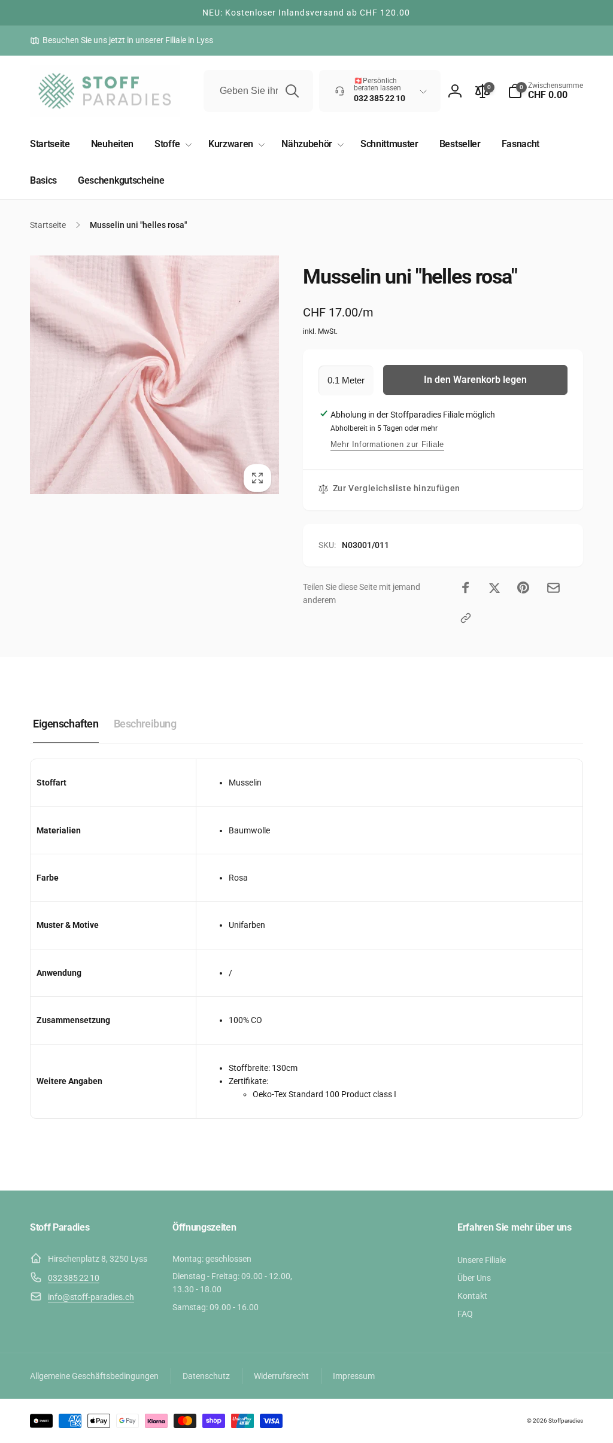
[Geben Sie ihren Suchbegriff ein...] (292, 91)
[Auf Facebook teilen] (466, 587)
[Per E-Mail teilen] (553, 587)
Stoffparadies (565, 1420)
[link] (121, 40)
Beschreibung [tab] (145, 723)
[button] (545, 91)
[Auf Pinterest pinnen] (523, 587)
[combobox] (258, 91)
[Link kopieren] (466, 618)
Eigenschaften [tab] (66, 723)
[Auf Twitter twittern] (494, 587)
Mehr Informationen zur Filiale (387, 444)
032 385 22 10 (73, 1278)
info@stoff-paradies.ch (91, 1297)
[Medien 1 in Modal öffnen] (154, 375)
